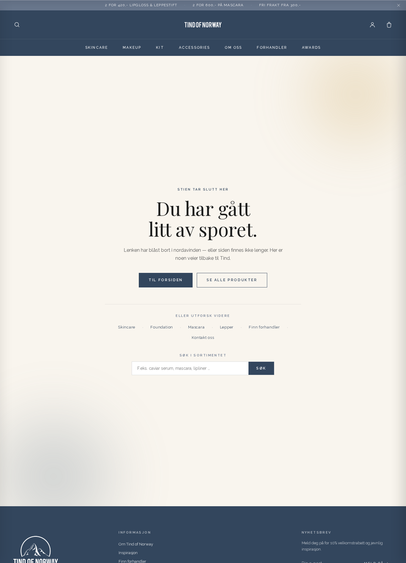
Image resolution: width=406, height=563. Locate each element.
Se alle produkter (232, 280)
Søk (261, 368)
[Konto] (372, 25)
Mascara (196, 327)
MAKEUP (132, 47)
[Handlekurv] (389, 25)
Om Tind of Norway (136, 544)
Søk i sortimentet (203, 355)
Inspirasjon (128, 553)
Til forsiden (166, 280)
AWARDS (311, 47)
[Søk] (17, 25)
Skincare (126, 327)
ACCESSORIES (194, 47)
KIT (160, 47)
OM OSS (233, 47)
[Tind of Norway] (203, 25)
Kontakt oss (203, 337)
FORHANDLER (272, 47)
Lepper (227, 327)
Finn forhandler (264, 327)
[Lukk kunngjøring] (398, 5)
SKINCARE (96, 47)
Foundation (161, 327)
